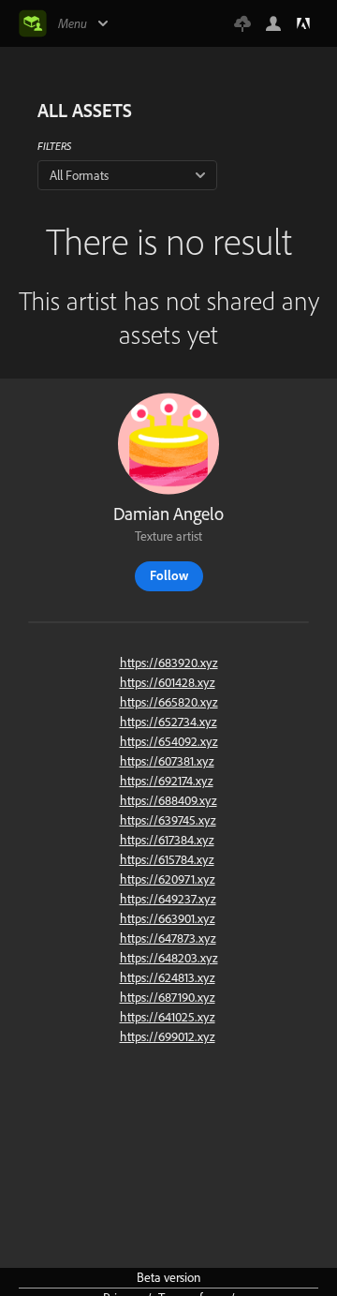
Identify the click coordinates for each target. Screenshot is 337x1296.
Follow (169, 575)
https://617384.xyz (167, 839)
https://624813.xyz (167, 977)
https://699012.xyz (167, 1036)
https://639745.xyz (168, 820)
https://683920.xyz (169, 662)
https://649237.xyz (168, 898)
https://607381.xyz (167, 760)
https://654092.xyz (169, 741)
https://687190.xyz (167, 997)
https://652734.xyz (168, 721)
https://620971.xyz (167, 879)
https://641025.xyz (167, 1016)
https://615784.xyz (167, 859)
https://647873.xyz (168, 938)
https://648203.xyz (169, 957)
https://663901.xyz (167, 918)
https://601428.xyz (167, 682)
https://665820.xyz (169, 701)
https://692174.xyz (166, 780)
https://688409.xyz (168, 800)
